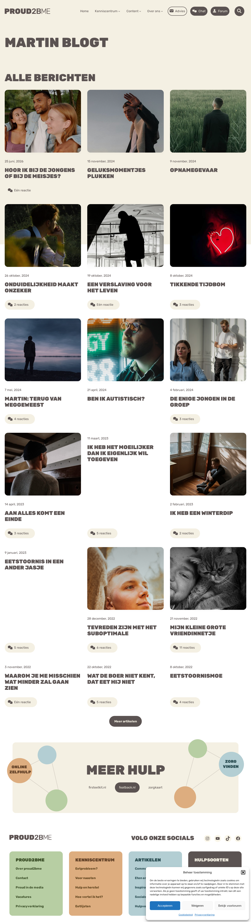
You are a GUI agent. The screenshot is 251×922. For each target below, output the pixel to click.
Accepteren (165, 905)
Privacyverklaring (205, 914)
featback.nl (127, 787)
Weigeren (197, 905)
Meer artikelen (125, 721)
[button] (243, 872)
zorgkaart (155, 787)
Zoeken (155, 23)
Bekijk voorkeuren (229, 905)
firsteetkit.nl (97, 787)
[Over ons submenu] (162, 11)
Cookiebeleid (186, 914)
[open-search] (239, 11)
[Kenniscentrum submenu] (119, 11)
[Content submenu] (140, 11)
